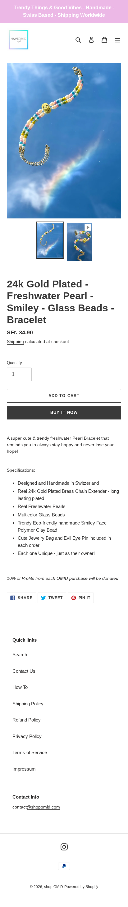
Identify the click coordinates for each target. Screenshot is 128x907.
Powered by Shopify (81, 887)
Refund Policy (26, 719)
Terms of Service (29, 752)
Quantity (14, 362)
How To (20, 687)
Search (19, 654)
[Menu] (117, 39)
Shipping (15, 341)
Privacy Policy (27, 736)
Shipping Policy (27, 703)
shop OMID (53, 887)
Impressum (24, 769)
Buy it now (64, 412)
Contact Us (23, 671)
